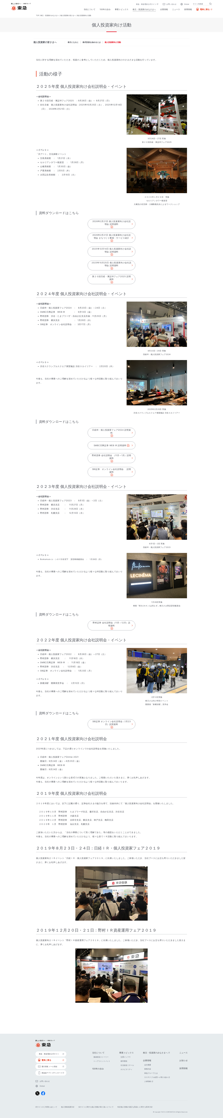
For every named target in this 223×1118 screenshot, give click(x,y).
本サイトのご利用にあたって (46, 1107)
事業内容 (147, 1069)
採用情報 (188, 9)
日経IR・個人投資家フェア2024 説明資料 (111, 431)
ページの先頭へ (195, 1025)
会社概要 (147, 1065)
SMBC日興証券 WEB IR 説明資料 (110, 445)
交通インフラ (126, 1057)
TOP (37, 15)
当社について (89, 9)
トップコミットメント (101, 1061)
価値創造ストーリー (101, 1057)
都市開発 (124, 1061)
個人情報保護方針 (67, 1107)
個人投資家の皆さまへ (68, 15)
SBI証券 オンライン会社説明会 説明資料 (111, 470)
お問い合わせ (171, 4)
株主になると (73, 42)
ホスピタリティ (126, 1069)
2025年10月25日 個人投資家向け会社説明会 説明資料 (111, 264)
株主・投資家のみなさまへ (144, 9)
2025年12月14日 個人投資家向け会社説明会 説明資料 (111, 250)
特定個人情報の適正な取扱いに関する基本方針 (135, 1107)
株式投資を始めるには (92, 42)
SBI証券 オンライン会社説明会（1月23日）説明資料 (111, 723)
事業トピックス (121, 9)
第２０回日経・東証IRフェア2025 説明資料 (111, 278)
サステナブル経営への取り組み (157, 1077)
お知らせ (183, 1060)
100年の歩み (105, 9)
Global (186, 4)
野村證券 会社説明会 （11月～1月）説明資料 (111, 456)
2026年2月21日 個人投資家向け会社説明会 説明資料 (111, 222)
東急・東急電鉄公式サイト (147, 4)
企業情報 (164, 9)
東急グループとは (151, 1073)
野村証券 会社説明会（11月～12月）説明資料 (111, 624)
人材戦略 (149, 1081)
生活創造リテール (127, 1065)
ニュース (176, 9)
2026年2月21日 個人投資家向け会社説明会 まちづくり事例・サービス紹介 (111, 236)
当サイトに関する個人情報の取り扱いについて (96, 1107)
